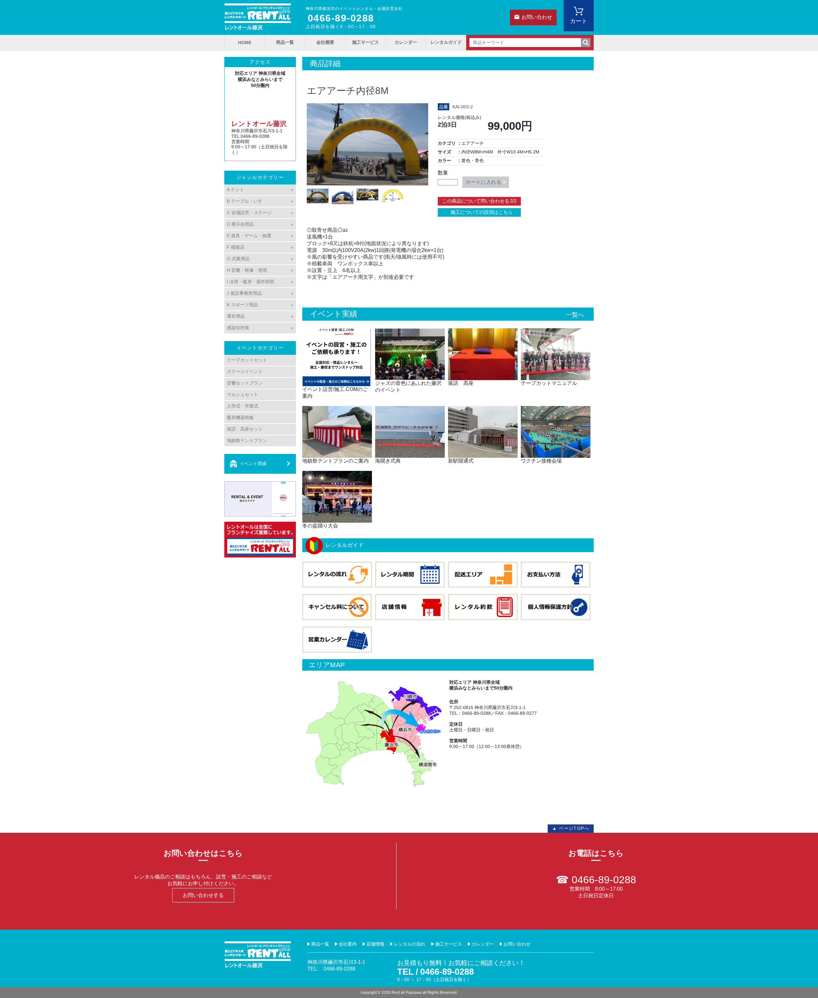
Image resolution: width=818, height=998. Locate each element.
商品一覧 (285, 42)
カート (578, 21)
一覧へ (575, 314)
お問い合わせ (536, 17)
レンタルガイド (446, 42)
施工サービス (365, 42)
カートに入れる (483, 182)
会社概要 (325, 42)
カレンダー (406, 42)
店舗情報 (375, 944)
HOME (244, 42)
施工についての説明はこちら (479, 212)
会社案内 (348, 944)
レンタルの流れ (409, 944)
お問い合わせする (203, 895)
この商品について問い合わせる (475, 201)
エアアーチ (472, 143)
